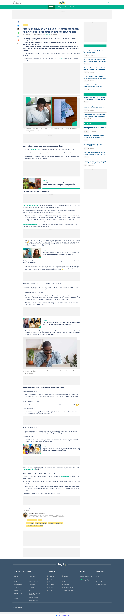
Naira (39, 520)
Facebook (62, 59)
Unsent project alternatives (35, 525)
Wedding (58, 7)
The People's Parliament (30, 224)
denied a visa (64, 476)
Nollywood (86, 156)
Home (24, 21)
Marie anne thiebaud (41, 523)
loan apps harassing (29, 469)
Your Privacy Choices (63, 615)
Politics (85, 55)
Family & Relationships (69, 7)
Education (86, 131)
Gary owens (30, 523)
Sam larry (51, 523)
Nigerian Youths (31, 520)
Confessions (86, 63)
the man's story (36, 149)
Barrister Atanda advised (31, 205)
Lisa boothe (59, 523)
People (51, 7)
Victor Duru (48, 34)
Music (85, 165)
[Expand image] (78, 97)
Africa (85, 89)
